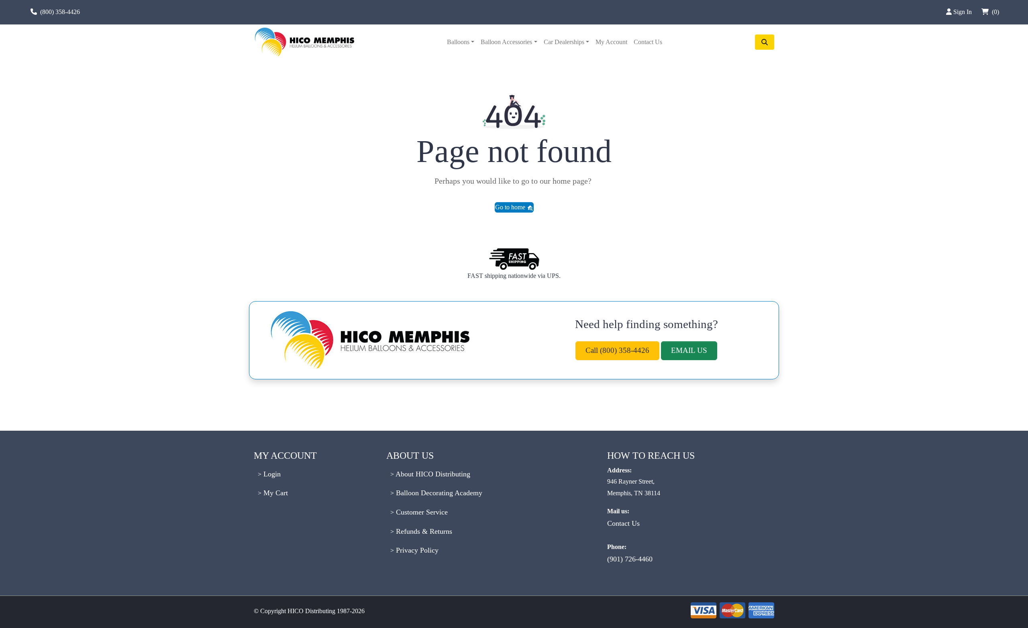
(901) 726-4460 (630, 559)
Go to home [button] (511, 207)
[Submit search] (764, 42)
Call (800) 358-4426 (617, 350)
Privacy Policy (416, 550)
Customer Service (421, 512)
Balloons (458, 41)
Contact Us (648, 41)
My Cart (274, 493)
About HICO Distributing (432, 474)
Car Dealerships (564, 41)
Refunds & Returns (423, 531)
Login (271, 474)
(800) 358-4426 (60, 11)
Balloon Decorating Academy (438, 493)
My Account (611, 41)
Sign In (963, 11)
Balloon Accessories (506, 41)
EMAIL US (689, 350)
